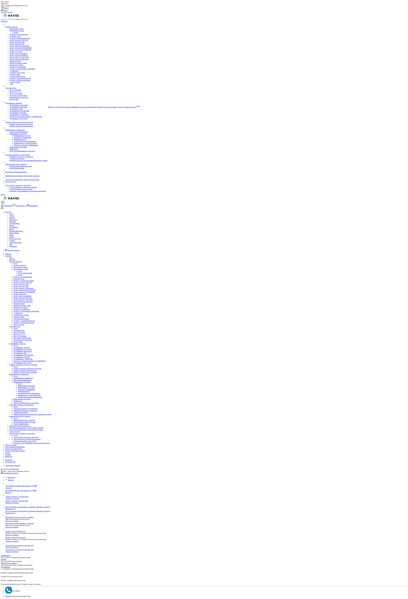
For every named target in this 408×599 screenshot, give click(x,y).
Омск (11, 235)
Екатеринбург (14, 223)
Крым (11, 229)
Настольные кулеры (25, 273)
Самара (12, 241)
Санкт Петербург (15, 242)
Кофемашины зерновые (26, 386)
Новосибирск (14, 233)
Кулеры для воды (20, 265)
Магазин (12, 260)
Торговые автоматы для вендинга (26, 409)
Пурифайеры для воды (22, 347)
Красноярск (13, 227)
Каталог (9, 488)
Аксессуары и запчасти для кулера (26, 437)
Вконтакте (11, 477)
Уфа (10, 244)
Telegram (11, 480)
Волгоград (13, 220)
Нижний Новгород (16, 231)
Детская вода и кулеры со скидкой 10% (19, 545)
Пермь (11, 237)
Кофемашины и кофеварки (23, 378)
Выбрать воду (10, 509)
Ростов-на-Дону (15, 239)
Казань (11, 225)
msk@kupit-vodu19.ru (10, 473)
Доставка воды (19, 330)
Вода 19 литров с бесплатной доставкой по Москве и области (27, 507)
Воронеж (12, 221)
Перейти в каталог (12, 498)
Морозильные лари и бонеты (24, 420)
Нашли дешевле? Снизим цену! (17, 497)
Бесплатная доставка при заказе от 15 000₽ (21, 486)
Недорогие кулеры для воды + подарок (19, 517)
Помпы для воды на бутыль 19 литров (27, 368)
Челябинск (13, 246)
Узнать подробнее (11, 521)
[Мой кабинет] (2, 208)
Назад (11, 214)
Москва (12, 218)
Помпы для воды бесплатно (15, 531)
